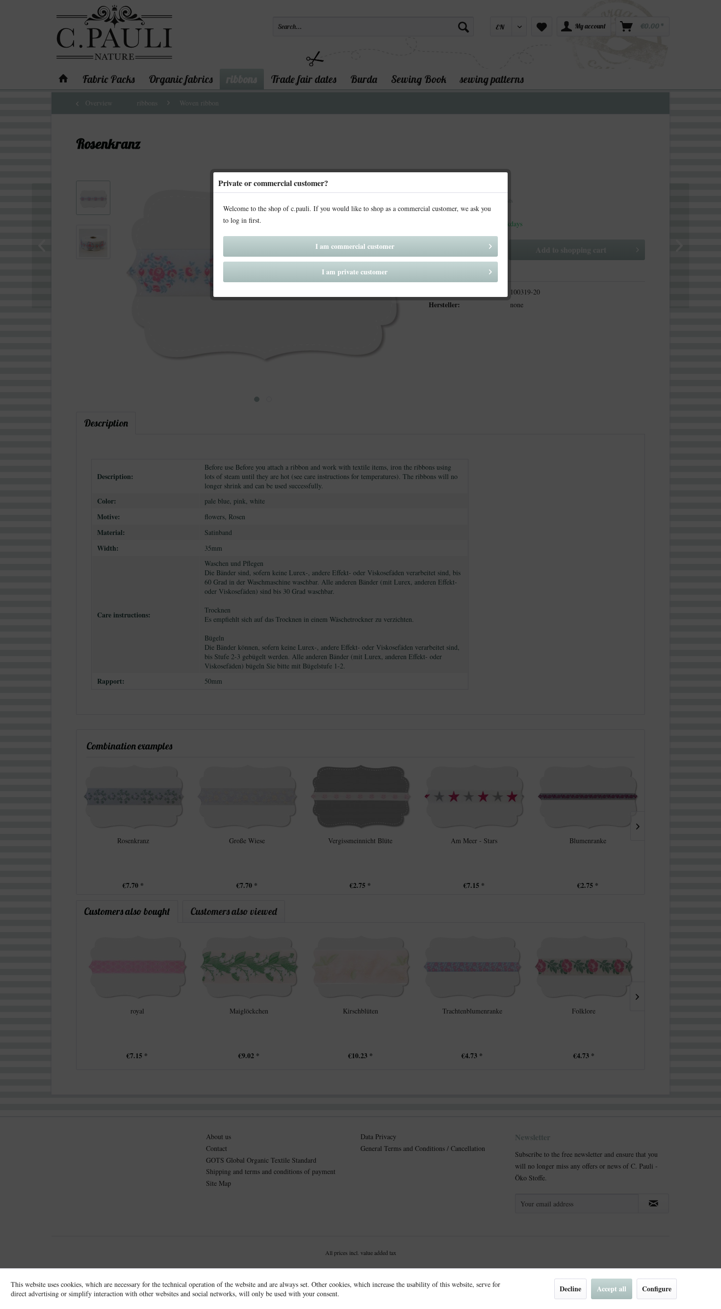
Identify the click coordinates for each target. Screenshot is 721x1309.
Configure (656, 1288)
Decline (570, 1288)
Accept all (611, 1288)
